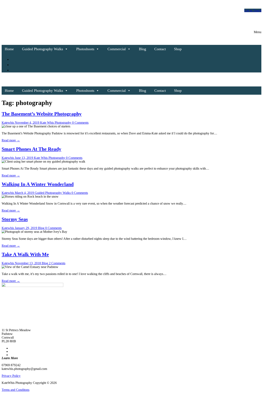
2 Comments (56, 263)
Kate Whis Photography (55, 122)
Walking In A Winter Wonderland (38, 184)
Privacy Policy (11, 376)
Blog (142, 49)
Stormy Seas (15, 219)
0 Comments (80, 122)
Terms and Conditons (15, 390)
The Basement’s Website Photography (42, 114)
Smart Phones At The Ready (31, 149)
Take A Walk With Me (25, 254)
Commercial (116, 49)
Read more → (11, 140)
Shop (178, 49)
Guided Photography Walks (42, 49)
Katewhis (8, 122)
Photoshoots (85, 49)
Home (9, 49)
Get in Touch (252, 10)
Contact (160, 49)
